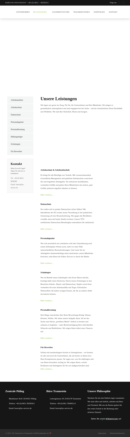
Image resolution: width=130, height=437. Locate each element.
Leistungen (41, 12)
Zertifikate (99, 12)
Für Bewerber (16, 151)
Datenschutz (16, 115)
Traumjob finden (81, 12)
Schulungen (15, 144)
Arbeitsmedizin (17, 100)
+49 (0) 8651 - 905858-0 (38, 3)
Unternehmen (23, 12)
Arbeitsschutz (16, 107)
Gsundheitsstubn (60, 12)
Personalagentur (17, 122)
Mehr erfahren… (47, 195)
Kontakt (113, 12)
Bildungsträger (17, 137)
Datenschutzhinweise (117, 433)
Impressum (102, 433)
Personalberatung (18, 129)
